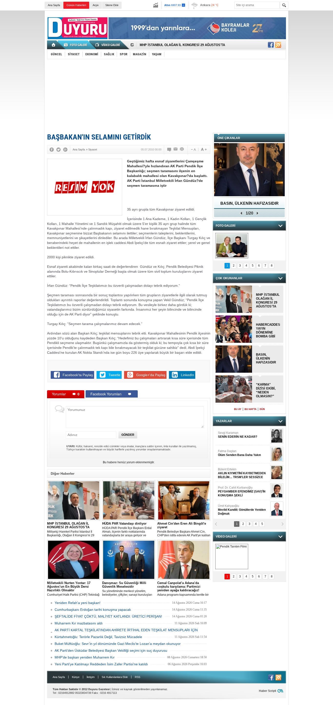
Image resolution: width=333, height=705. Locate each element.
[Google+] (65, 149)
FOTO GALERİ (225, 225)
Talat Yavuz (231, 512)
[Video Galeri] (108, 44)
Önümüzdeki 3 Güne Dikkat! (249, 203)
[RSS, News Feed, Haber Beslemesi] (278, 45)
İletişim (91, 677)
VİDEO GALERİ (226, 536)
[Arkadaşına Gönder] (176, 149)
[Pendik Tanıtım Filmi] (231, 556)
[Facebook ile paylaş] (271, 45)
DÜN (262, 409)
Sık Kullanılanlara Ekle (115, 677)
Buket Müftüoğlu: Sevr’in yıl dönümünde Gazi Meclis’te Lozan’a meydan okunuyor (118, 644)
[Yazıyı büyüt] (204, 149)
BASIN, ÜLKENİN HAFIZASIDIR (266, 358)
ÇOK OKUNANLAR (229, 278)
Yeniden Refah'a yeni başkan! (77, 603)
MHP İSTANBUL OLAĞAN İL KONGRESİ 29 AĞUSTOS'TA (182, 45)
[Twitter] (58, 149)
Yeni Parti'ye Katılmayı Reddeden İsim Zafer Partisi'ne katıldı (101, 664)
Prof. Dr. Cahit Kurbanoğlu (241, 477)
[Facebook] (51, 149)
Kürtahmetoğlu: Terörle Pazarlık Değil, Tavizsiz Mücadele (98, 637)
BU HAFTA (250, 409)
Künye (75, 677)
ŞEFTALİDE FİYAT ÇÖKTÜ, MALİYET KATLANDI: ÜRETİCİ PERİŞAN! (108, 616)
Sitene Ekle (111, 5)
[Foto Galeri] (76, 44)
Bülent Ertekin (242, 459)
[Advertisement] (166, 96)
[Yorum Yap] (169, 149)
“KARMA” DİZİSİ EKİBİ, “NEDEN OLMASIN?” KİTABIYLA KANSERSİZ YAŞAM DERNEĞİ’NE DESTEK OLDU (267, 390)
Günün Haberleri (76, 5)
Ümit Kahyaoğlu (242, 495)
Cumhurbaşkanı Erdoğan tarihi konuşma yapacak (93, 610)
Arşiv (96, 5)
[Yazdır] (182, 149)
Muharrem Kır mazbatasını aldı (79, 623)
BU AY (237, 409)
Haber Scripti (267, 691)
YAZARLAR (224, 421)
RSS (137, 677)
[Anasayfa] (53, 44)
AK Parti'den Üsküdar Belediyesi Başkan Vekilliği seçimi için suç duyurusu (111, 650)
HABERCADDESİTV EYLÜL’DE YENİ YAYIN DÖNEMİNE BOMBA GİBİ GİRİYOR (268, 330)
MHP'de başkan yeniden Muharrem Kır (85, 657)
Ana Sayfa (54, 5)
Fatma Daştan (239, 439)
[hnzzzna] (231, 245)
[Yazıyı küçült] (193, 149)
